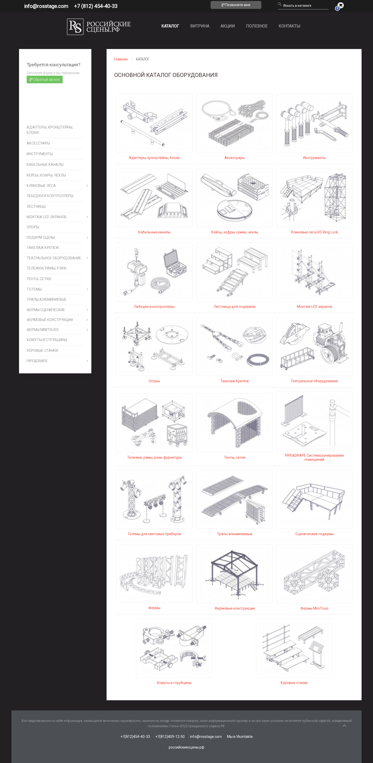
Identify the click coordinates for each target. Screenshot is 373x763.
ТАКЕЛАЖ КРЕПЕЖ (43, 248)
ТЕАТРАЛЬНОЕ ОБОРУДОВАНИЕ (54, 258)
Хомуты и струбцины (174, 683)
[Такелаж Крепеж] (235, 346)
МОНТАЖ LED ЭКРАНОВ (46, 217)
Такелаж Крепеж (234, 381)
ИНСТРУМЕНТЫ (40, 154)
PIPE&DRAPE (37, 361)
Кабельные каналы (154, 232)
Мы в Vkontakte (240, 737)
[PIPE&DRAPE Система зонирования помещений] (314, 421)
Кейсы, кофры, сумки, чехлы (234, 232)
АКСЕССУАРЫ (38, 143)
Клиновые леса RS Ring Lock (314, 232)
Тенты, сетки (234, 457)
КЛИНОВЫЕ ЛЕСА (41, 186)
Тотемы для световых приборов (154, 534)
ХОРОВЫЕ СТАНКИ (42, 350)
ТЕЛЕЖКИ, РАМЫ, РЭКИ (46, 268)
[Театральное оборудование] (314, 346)
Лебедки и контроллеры (154, 307)
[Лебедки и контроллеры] (154, 272)
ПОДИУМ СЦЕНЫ (41, 237)
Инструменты (314, 158)
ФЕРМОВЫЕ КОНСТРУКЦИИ (50, 320)
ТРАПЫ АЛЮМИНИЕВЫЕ (46, 299)
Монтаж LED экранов (314, 307)
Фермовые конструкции (235, 608)
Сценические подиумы (314, 534)
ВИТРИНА (199, 26)
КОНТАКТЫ (289, 26)
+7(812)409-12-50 (170, 737)
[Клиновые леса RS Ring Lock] (314, 197)
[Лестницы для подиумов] (235, 272)
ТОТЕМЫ (34, 289)
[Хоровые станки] (294, 648)
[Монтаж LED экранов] (314, 272)
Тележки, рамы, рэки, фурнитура (154, 457)
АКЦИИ (228, 26)
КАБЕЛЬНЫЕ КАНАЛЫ (45, 165)
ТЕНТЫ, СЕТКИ (39, 279)
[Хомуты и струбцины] (174, 648)
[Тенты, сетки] (235, 423)
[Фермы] (154, 573)
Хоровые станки (294, 683)
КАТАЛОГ (170, 26)
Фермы (154, 608)
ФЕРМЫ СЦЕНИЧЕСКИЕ (46, 310)
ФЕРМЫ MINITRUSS (43, 330)
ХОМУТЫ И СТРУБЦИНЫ (47, 340)
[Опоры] (154, 346)
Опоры (154, 381)
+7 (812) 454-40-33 (95, 6)
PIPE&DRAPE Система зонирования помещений (314, 457)
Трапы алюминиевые (234, 534)
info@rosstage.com (46, 6)
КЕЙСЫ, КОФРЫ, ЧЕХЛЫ (46, 175)
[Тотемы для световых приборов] (154, 499)
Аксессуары (235, 158)
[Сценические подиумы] (314, 499)
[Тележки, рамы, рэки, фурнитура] (154, 423)
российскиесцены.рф (186, 747)
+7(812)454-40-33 (135, 737)
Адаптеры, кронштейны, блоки (154, 158)
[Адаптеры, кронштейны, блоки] (154, 123)
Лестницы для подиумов (235, 307)
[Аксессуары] (235, 123)
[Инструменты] (314, 123)
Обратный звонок (46, 79)
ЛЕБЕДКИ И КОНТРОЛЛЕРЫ (50, 196)
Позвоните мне (237, 5)
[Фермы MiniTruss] (314, 573)
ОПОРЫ (33, 227)
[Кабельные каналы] (154, 197)
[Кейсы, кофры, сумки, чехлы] (235, 197)
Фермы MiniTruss (314, 608)
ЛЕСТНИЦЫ (36, 206)
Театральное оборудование (314, 381)
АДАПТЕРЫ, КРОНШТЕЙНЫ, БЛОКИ (50, 130)
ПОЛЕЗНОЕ (256, 26)
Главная (121, 59)
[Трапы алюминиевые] (235, 499)
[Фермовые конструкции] (235, 573)
